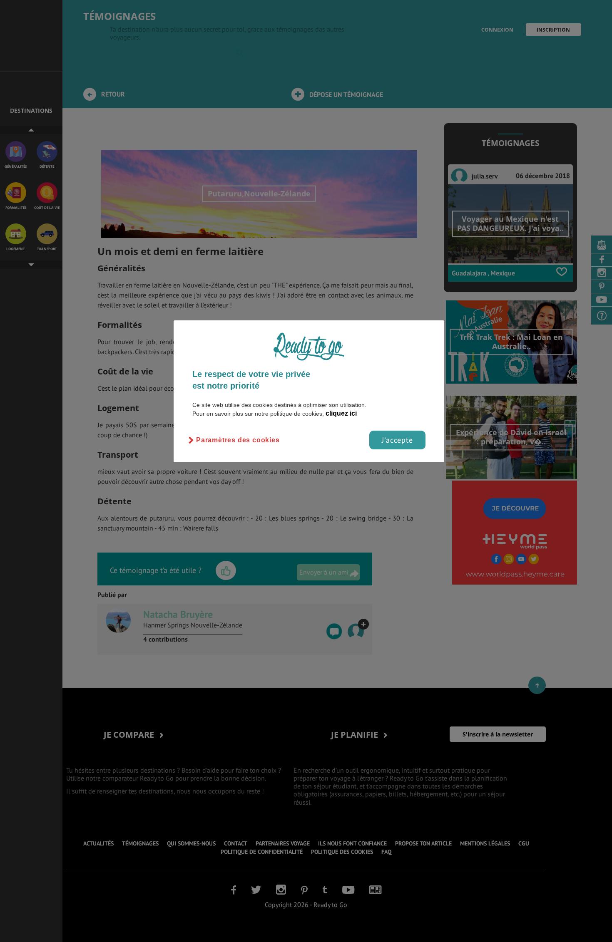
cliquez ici (341, 413)
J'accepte (397, 440)
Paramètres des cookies (238, 440)
